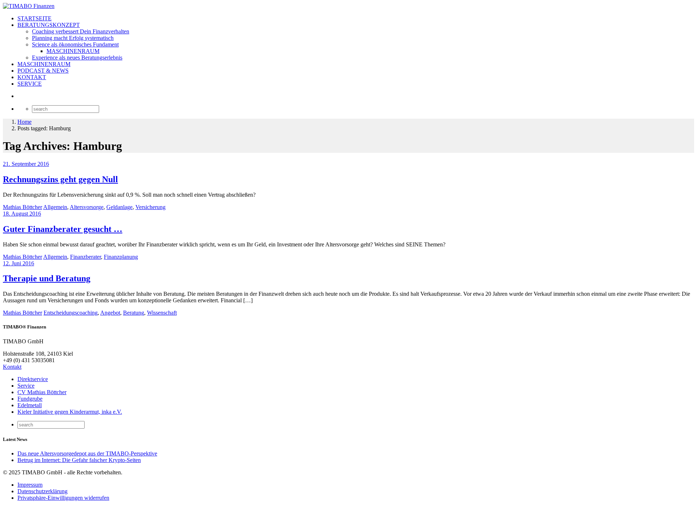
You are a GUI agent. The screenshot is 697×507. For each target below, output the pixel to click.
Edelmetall (29, 405)
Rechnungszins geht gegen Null (60, 179)
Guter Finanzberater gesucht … (62, 229)
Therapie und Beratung (46, 278)
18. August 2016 (22, 213)
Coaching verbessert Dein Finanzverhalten (80, 31)
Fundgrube (29, 399)
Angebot (110, 313)
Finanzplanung (121, 257)
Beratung (133, 313)
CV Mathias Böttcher (41, 392)
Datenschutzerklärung (42, 491)
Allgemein (55, 207)
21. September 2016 (26, 164)
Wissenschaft (162, 313)
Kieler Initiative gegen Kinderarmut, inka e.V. (69, 412)
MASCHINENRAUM (72, 51)
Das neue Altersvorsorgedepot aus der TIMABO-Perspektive (87, 453)
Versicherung (150, 207)
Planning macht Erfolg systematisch (73, 38)
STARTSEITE (34, 18)
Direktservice (32, 379)
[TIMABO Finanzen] (28, 6)
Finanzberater (85, 257)
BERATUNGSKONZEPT (48, 25)
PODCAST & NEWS (43, 71)
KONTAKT (31, 77)
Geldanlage (119, 207)
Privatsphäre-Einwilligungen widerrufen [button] (63, 498)
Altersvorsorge (86, 207)
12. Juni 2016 (18, 263)
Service (25, 386)
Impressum (29, 485)
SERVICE (29, 84)
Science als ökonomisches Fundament (75, 44)
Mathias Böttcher (22, 207)
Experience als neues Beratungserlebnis (77, 57)
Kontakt (12, 367)
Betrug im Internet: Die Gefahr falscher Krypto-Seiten (79, 460)
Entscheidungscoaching (71, 313)
